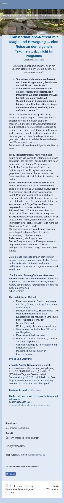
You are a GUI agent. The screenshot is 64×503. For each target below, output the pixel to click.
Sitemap (29, 486)
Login (55, 486)
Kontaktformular (36, 454)
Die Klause (38, 59)
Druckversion (16, 486)
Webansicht (52, 489)
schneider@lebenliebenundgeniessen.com (29, 405)
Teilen (12, 474)
